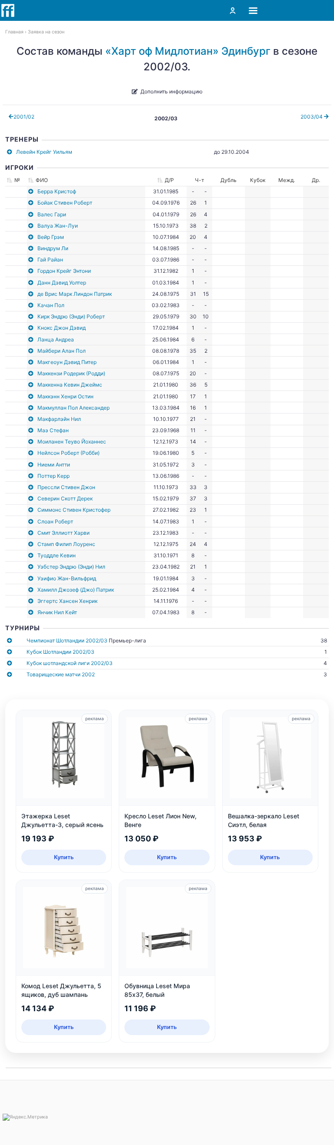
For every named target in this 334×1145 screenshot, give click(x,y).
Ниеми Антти (53, 464)
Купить (64, 857)
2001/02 (23, 116)
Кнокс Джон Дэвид (61, 327)
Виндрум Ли (52, 248)
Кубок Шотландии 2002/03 (60, 652)
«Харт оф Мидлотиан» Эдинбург (188, 51)
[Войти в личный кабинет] (232, 10)
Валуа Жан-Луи (57, 225)
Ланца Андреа (55, 339)
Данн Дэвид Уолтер (61, 282)
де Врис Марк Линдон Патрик (74, 294)
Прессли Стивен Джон (66, 487)
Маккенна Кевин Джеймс (69, 384)
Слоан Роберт (55, 521)
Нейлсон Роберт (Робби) (68, 453)
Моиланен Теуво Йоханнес (71, 441)
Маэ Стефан (53, 430)
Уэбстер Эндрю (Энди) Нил (71, 566)
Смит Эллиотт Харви (63, 532)
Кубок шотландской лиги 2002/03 (70, 663)
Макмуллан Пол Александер (73, 407)
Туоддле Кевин (56, 555)
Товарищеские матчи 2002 (61, 674)
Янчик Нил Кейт (57, 612)
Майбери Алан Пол (61, 350)
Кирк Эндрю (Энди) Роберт (71, 316)
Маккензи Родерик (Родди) (71, 373)
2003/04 (312, 116)
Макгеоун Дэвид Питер (67, 362)
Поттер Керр (53, 476)
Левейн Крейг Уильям (44, 152)
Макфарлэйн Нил (59, 419)
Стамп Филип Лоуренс (66, 544)
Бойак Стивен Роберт (64, 202)
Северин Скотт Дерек (65, 498)
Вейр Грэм (50, 237)
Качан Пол (50, 305)
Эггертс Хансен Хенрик (67, 601)
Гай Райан (50, 259)
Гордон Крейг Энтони (64, 271)
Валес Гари (51, 214)
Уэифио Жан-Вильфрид (66, 578)
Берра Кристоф (56, 191)
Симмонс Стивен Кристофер (73, 509)
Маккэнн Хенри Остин (65, 396)
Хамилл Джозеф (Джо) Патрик (75, 589)
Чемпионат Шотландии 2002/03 (67, 640)
